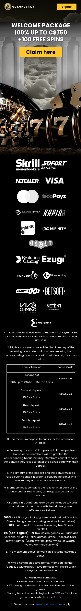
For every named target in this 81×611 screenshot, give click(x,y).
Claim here (40, 52)
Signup (67, 7)
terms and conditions (48, 604)
